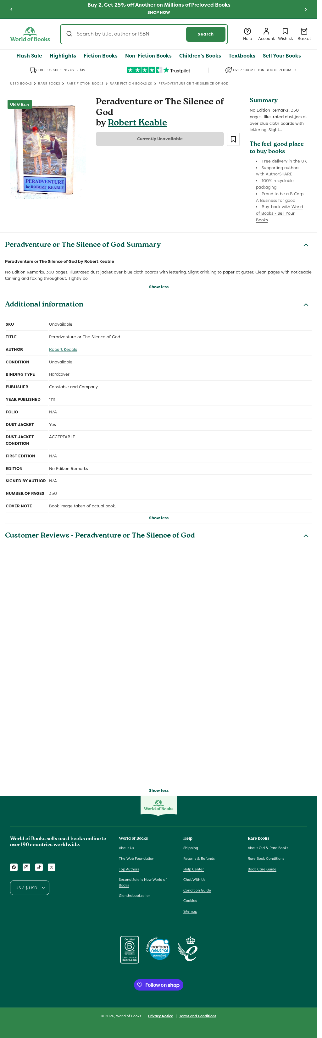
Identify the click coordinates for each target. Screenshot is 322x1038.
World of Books (129, 1016)
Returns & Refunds (199, 858)
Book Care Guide (262, 869)
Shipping (190, 848)
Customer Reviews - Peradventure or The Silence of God (100, 536)
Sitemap (190, 911)
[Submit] (70, 34)
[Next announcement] (306, 9)
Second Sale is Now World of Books (143, 882)
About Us (126, 848)
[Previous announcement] (11, 9)
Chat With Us (194, 879)
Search (206, 34)
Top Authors (129, 869)
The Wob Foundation (136, 858)
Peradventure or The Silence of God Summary (83, 245)
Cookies (190, 901)
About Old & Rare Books (268, 848)
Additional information (44, 305)
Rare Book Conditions (266, 858)
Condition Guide (197, 890)
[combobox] (144, 34)
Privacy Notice (160, 1016)
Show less (159, 286)
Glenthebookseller (134, 895)
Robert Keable (137, 123)
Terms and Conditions (197, 1016)
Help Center (193, 869)
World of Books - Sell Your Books (279, 213)
